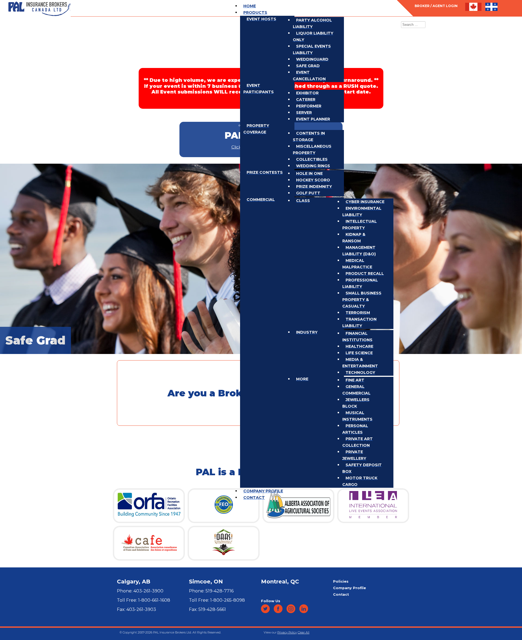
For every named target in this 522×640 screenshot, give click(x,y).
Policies (341, 581)
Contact (341, 594)
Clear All (303, 632)
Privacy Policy (287, 632)
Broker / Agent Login (436, 6)
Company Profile (349, 588)
